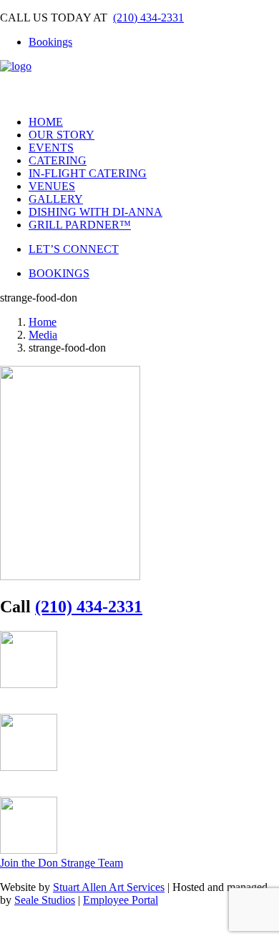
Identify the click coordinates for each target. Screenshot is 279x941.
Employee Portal (120, 900)
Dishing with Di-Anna (95, 212)
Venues (52, 186)
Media (43, 335)
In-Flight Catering (88, 173)
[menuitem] (154, 42)
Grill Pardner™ (80, 225)
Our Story (61, 135)
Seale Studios (44, 900)
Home (46, 122)
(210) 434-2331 (148, 17)
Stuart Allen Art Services (109, 887)
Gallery (56, 199)
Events (51, 147)
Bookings (50, 42)
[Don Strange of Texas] (139, 82)
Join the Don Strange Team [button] (61, 863)
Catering (58, 160)
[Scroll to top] (11, 928)
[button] (14, 706)
